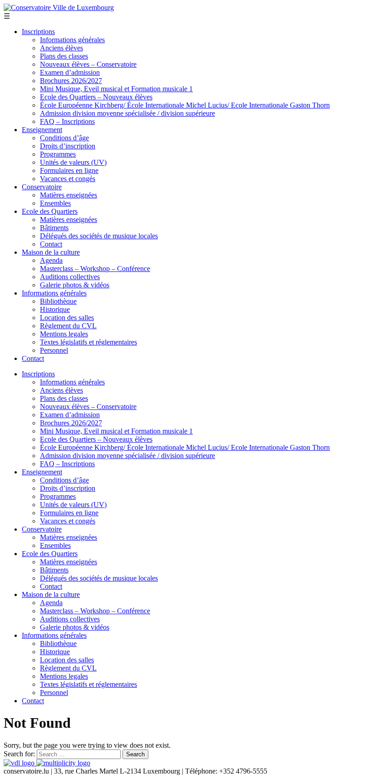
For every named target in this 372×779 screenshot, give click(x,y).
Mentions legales (64, 334)
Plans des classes (64, 56)
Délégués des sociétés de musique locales (99, 236)
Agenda (51, 260)
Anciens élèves (61, 48)
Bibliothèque (58, 301)
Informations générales (72, 40)
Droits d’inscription (67, 146)
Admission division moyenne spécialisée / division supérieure (127, 113)
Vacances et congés (67, 178)
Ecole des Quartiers (50, 211)
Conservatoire (42, 187)
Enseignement (42, 129)
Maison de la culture (51, 252)
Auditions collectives (70, 277)
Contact (51, 244)
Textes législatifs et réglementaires (88, 342)
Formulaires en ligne (69, 170)
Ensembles (55, 203)
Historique (55, 309)
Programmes (58, 154)
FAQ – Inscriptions (67, 121)
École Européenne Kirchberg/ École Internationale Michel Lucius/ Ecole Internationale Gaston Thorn (185, 105)
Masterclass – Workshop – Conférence (95, 268)
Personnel (54, 350)
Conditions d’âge (64, 138)
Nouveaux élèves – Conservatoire (88, 64)
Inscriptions (38, 31)
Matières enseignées (68, 195)
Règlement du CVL (68, 326)
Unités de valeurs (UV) (73, 162)
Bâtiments (54, 228)
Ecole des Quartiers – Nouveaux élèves (96, 97)
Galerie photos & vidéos (74, 285)
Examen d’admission (70, 72)
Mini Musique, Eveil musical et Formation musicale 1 (116, 89)
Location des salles (67, 317)
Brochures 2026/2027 (71, 80)
